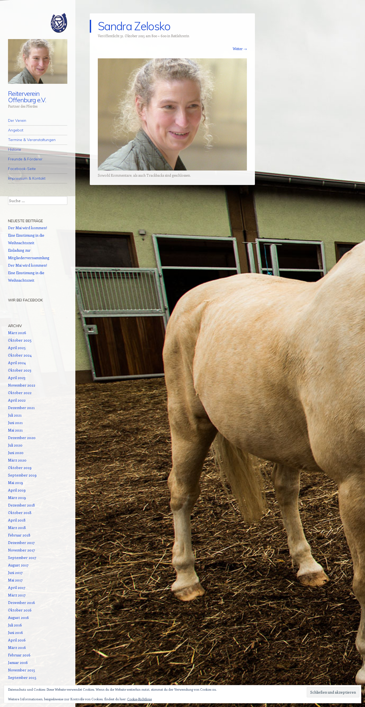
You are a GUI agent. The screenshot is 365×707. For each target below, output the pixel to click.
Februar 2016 (19, 654)
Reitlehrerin (180, 35)
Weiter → (240, 48)
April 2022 (17, 400)
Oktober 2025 (20, 340)
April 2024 (17, 362)
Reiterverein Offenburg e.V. (27, 96)
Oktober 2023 (19, 370)
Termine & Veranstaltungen (32, 139)
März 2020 (17, 460)
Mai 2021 (15, 430)
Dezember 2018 (21, 505)
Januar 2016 (18, 662)
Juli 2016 (15, 624)
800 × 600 (159, 35)
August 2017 (18, 565)
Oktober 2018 (20, 512)
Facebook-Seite (22, 168)
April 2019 (17, 490)
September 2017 (22, 557)
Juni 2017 (15, 572)
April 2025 (17, 347)
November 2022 (21, 385)
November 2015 (21, 669)
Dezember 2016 (21, 602)
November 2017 (21, 550)
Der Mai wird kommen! (27, 227)
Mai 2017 (15, 580)
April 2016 (17, 639)
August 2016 (18, 617)
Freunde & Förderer (25, 159)
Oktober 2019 (20, 467)
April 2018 (17, 520)
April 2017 (16, 587)
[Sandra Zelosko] (172, 169)
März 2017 (17, 595)
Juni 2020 (16, 452)
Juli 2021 (15, 415)
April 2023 (16, 377)
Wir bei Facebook (25, 300)
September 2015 (22, 677)
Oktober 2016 (20, 610)
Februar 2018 (19, 535)
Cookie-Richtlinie (139, 699)
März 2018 (17, 527)
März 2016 (17, 647)
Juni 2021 (15, 422)
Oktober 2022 (20, 392)
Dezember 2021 (21, 407)
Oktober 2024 (20, 355)
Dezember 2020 (22, 437)
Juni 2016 (15, 632)
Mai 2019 (15, 482)
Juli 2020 (15, 445)
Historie (14, 149)
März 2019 (17, 497)
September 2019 (22, 475)
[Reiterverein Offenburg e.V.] (37, 23)
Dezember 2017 (21, 542)
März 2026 (17, 332)
